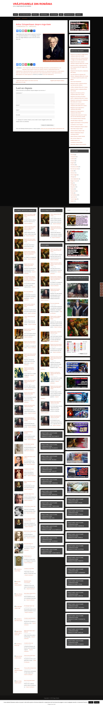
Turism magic (74, 199)
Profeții (72, 193)
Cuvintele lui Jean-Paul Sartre (29, 618)
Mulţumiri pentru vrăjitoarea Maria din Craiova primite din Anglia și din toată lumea (79, 67)
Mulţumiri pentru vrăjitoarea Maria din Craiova (29, 330)
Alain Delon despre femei (76, 128)
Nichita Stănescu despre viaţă (77, 130)
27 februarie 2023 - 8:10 (22, 26)
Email (17, 110)
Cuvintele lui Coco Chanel (77, 124)
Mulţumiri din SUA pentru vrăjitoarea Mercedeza (29, 264)
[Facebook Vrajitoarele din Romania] (101, 284)
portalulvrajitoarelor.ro (54, 67)
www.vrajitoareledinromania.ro (45, 72)
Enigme (72, 162)
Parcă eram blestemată (76, 81)
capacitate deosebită (35, 67)
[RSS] (101, 295)
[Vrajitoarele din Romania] (101, 292)
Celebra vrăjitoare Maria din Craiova (79, 87)
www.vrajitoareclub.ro (34, 72)
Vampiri (72, 201)
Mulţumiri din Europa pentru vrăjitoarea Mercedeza (29, 393)
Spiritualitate (24, 18)
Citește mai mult (51, 704)
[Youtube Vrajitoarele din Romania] (101, 287)
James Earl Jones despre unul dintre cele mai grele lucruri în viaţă (27, 81)
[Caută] (87, 210)
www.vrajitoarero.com (20, 74)
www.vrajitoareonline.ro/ (57, 72)
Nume (18, 105)
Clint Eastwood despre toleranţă (78, 118)
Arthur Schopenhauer (27, 67)
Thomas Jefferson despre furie (30, 668)
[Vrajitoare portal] (101, 289)
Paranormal (73, 191)
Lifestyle (72, 176)
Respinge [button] (97, 702)
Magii (72, 183)
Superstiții (73, 197)
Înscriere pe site (74, 168)
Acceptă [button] (90, 702)
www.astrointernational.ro (29, 71)
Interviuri (73, 172)
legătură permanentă (48, 74)
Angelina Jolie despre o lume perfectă (79, 122)
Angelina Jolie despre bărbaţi (57, 80)
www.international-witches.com (40, 71)
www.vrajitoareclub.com (25, 72)
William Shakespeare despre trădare (79, 126)
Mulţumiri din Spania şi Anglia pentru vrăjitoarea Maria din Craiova (30, 215)
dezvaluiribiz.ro (47, 67)
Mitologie (73, 185)
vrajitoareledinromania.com (53, 69)
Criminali (73, 160)
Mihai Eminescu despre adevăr (78, 136)
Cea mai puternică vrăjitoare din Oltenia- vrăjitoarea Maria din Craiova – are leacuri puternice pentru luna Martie (29, 278)
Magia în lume (74, 181)
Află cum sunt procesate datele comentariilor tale (52, 128)
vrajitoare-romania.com (34, 69)
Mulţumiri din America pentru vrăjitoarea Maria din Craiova (30, 342)
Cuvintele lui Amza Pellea (76, 142)
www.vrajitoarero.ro (29, 74)
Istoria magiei (74, 174)
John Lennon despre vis (76, 138)
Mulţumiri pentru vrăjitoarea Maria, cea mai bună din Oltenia (29, 305)
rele (60, 67)
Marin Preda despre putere (29, 680)
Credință (72, 158)
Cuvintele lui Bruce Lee (28, 643)
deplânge (41, 67)
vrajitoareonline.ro (19, 71)
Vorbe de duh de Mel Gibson (29, 655)
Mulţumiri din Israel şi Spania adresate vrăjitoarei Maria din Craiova (30, 240)
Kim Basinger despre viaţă (29, 605)
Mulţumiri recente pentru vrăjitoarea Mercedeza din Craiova (29, 369)
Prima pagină (17, 18)
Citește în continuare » (28, 223)
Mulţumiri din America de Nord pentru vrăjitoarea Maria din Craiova (30, 355)
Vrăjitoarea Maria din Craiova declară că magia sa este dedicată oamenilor (29, 228)
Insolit (72, 170)
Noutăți (72, 189)
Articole (72, 154)
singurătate (24, 69)
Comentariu (19, 93)
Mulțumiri (73, 187)
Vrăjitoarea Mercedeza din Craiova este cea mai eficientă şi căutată (30, 419)
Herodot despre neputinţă (77, 120)
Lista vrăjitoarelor (75, 179)
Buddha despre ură (75, 140)
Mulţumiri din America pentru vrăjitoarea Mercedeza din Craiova (30, 381)
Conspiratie (73, 156)
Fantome (73, 164)
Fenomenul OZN (74, 166)
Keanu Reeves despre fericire (30, 593)
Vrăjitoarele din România (32, 4)
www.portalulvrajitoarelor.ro (52, 71)
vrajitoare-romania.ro (44, 69)
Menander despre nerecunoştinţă (78, 144)
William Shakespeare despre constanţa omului (29, 519)
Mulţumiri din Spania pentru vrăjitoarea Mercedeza (29, 406)
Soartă (28, 69)
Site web (18, 115)
